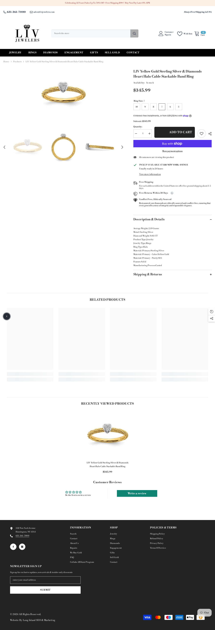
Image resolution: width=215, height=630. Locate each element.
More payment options (172, 151)
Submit (45, 589)
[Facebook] (13, 547)
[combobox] (90, 33)
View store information (150, 174)
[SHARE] (209, 134)
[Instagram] (22, 547)
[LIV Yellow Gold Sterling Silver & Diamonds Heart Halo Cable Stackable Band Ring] (107, 435)
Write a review (137, 493)
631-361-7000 (16, 12)
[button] (4, 147)
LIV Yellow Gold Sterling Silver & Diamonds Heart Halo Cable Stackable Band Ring (107, 464)
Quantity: (137, 126)
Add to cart (180, 132)
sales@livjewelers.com (44, 12)
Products (17, 61)
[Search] (94, 33)
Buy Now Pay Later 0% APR (137, 3)
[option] (63, 94)
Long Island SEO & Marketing (39, 620)
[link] (201, 133)
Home (6, 61)
